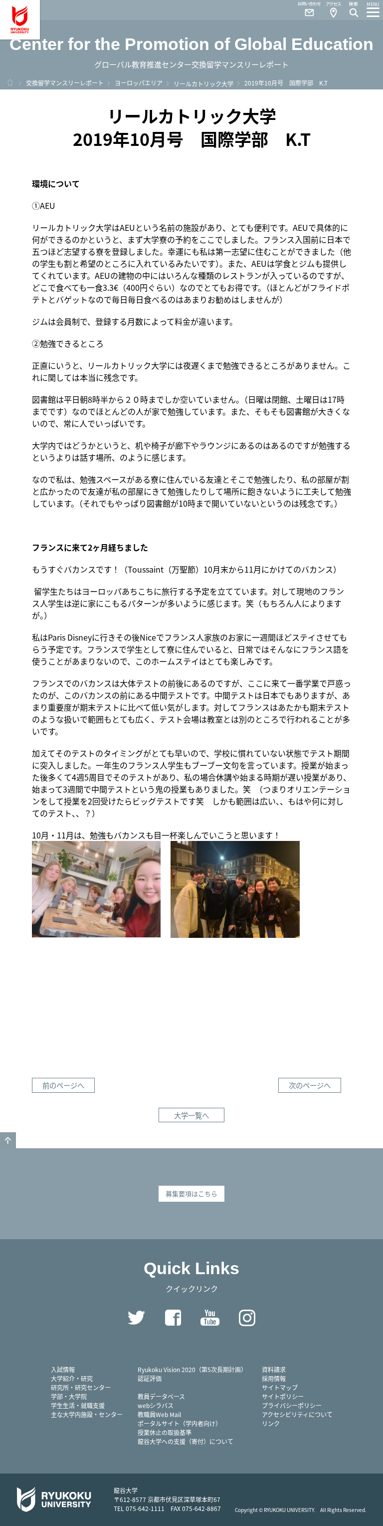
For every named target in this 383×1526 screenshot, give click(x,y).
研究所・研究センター (81, 1387)
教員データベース (161, 1396)
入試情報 (63, 1369)
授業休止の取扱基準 (165, 1432)
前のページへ (63, 1085)
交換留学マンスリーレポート (65, 82)
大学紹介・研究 (72, 1378)
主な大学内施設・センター (87, 1414)
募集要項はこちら (191, 1193)
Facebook (173, 1318)
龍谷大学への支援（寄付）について (185, 1441)
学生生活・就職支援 (78, 1405)
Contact (305, 10)
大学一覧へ (191, 1115)
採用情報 (274, 1378)
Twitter (136, 1318)
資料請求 (274, 1369)
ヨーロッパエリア (139, 82)
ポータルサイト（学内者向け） (179, 1423)
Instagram (247, 1318)
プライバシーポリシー (292, 1405)
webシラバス (156, 1405)
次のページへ (310, 1085)
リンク (271, 1423)
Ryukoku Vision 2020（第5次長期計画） (192, 1369)
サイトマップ (280, 1387)
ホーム (10, 82)
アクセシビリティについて (297, 1414)
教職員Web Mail (159, 1414)
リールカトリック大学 (203, 83)
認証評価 (150, 1378)
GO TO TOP (8, 1140)
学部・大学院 (69, 1396)
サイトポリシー (283, 1396)
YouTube (210, 1318)
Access (333, 10)
